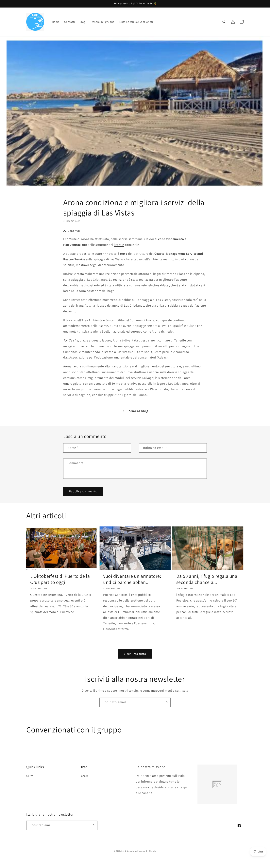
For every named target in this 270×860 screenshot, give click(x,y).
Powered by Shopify (146, 851)
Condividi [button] (74, 231)
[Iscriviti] (166, 702)
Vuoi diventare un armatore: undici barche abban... (132, 579)
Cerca (29, 776)
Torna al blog (137, 411)
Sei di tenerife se (129, 851)
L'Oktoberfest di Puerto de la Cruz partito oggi (60, 579)
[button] (224, 21)
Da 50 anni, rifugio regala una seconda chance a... (206, 579)
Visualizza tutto (135, 654)
